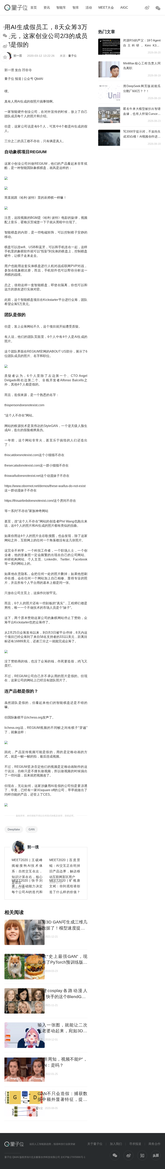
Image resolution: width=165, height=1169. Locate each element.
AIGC (124, 7)
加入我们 (116, 1143)
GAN (32, 829)
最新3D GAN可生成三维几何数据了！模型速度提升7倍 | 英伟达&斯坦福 (62, 928)
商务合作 (154, 1143)
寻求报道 (135, 1143)
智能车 (61, 7)
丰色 (40, 1073)
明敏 (40, 936)
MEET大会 (106, 7)
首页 (33, 7)
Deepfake (14, 829)
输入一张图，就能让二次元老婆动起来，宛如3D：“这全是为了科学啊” (62, 1031)
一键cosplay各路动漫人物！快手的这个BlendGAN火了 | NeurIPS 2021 (62, 996)
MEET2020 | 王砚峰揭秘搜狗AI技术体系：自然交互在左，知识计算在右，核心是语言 (27, 871)
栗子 (40, 971)
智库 (75, 7)
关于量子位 (94, 1143)
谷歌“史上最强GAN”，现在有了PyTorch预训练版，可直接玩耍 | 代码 (62, 962)
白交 (40, 1108)
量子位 (72, 55)
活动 (89, 7)
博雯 (40, 1005)
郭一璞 (17, 55)
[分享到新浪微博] (5, 46)
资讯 (46, 7)
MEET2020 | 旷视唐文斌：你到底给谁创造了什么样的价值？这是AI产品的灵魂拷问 (64, 892)
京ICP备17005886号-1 (73, 1157)
